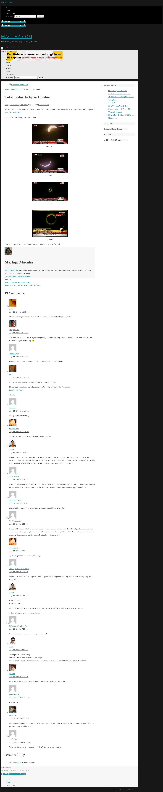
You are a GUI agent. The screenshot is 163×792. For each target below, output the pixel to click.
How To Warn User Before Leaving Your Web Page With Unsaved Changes (119, 109)
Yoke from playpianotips (18, 626)
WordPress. (132, 790)
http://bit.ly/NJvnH (16, 390)
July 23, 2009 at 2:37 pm (18, 524)
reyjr (11, 374)
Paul (11, 647)
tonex (11, 309)
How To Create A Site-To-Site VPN (17, 282)
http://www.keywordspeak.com (28, 613)
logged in (17, 762)
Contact (8, 10)
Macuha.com (6, 767)
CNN (10, 113)
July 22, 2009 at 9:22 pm (18, 357)
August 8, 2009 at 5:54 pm (19, 718)
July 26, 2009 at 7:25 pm (18, 629)
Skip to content (6, 2)
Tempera (123, 790)
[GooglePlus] (13, 22)
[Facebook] (3, 22)
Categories (107, 129)
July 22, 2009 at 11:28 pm (19, 411)
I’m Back (111, 103)
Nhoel (11, 449)
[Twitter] (6, 22)
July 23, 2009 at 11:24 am (19, 432)
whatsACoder (14, 429)
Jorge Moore (14, 476)
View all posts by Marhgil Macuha (18, 276)
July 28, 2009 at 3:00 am (18, 650)
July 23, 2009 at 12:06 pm (19, 452)
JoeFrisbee (13, 739)
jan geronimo (14, 330)
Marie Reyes (14, 354)
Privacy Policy (11, 13)
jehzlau (12, 674)
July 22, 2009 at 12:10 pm (19, 312)
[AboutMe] (24, 22)
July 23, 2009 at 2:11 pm (18, 479)
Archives (107, 140)
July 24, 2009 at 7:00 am (18, 551)
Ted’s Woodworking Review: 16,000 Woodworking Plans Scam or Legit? (121, 97)
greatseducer (14, 694)
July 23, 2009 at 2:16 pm (18, 503)
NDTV (18, 113)
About (8, 7)
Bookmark (8, 279)
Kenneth (12, 408)
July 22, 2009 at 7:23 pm (18, 333)
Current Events (15, 89)
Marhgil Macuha (11, 105)
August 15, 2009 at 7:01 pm (19, 742)
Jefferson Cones (15, 500)
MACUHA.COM (16, 36)
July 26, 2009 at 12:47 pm (19, 596)
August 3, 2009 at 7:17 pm (19, 697)
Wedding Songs (15, 521)
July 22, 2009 (22, 105)
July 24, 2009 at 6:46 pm (18, 572)
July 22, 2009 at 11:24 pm (19, 377)
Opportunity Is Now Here (117, 91)
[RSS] (21, 22)
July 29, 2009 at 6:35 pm (18, 677)
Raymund (12, 715)
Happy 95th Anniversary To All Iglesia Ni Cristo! (23, 285)
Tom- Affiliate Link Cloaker (19, 569)
